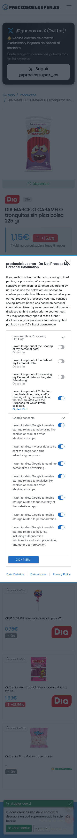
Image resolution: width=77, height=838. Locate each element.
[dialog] (38, 419)
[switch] (61, 347)
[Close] (69, 264)
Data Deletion (15, 574)
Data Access (38, 574)
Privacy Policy (62, 574)
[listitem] (38, 337)
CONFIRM (23, 559)
